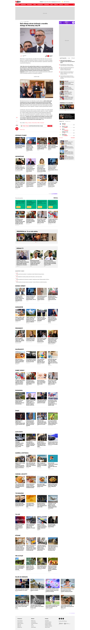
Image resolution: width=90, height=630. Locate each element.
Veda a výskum (17, 506)
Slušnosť (29, 122)
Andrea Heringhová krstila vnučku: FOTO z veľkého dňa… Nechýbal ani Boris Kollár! (19, 340)
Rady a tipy (38, 487)
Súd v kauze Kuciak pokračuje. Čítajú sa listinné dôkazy (51, 525)
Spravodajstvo (47, 620)
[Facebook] (59, 619)
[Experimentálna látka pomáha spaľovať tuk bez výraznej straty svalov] (20, 498)
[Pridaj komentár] (16, 117)
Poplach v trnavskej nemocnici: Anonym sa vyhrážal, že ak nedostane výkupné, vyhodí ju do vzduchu (42, 527)
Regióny (49, 300)
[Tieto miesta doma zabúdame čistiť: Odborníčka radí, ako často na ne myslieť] (42, 354)
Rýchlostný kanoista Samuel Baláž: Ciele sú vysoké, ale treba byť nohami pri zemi (35, 262)
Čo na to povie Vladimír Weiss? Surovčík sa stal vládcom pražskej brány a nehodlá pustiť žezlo (52, 422)
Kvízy (52, 4)
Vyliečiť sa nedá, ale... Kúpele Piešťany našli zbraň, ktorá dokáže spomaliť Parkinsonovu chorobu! (23, 262)
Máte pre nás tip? (47, 627)
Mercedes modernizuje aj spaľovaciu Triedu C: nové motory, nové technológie (53, 443)
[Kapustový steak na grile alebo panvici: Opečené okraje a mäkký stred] (53, 479)
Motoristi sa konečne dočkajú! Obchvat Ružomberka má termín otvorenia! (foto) (19, 402)
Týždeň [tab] (73, 58)
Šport (34, 4)
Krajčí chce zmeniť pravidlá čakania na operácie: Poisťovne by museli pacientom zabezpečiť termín (19, 298)
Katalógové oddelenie (48, 624)
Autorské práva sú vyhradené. (63, 621)
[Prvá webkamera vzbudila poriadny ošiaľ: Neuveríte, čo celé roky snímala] (31, 354)
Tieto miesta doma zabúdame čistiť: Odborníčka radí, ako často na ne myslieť (41, 361)
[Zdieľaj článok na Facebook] (16, 121)
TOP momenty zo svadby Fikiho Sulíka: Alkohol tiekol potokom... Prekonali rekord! (41, 340)
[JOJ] (60, 126)
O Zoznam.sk (19, 618)
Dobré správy (19, 370)
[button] (48, 56)
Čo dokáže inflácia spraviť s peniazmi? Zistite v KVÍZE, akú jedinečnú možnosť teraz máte (53, 221)
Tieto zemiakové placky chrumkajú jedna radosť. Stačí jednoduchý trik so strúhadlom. (19, 486)
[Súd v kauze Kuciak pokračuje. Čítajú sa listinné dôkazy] (53, 519)
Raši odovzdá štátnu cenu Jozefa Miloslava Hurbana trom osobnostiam (20, 146)
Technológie (19, 493)
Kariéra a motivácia (21, 453)
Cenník (32, 624)
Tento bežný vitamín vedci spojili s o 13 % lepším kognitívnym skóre (30, 505)
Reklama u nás (33, 620)
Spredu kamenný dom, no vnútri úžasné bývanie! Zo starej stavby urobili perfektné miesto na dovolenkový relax (53, 548)
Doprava (27, 447)
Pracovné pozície (19, 198)
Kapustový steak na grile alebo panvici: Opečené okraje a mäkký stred (52, 485)
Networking (16, 468)
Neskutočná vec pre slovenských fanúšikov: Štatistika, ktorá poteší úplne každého (30, 221)
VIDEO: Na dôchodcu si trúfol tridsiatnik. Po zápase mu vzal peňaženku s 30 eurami (30, 526)
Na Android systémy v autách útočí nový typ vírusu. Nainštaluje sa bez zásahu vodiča (42, 505)
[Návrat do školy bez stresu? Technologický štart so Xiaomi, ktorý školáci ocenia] (42, 375)
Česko (27, 426)
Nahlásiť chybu (22, 129)
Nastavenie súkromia (20, 623)
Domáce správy (20, 286)
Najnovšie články (19, 271)
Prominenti (29, 4)
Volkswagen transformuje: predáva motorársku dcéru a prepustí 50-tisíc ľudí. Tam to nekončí (19, 444)
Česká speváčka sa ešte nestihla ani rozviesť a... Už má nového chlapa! (30, 339)
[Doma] (60, 132)
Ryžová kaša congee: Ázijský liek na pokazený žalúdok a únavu (41, 485)
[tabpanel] (67, 69)
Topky (25, 21)
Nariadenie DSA (19, 627)
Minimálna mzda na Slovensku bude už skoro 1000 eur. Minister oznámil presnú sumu (52, 298)
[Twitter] (63, 619)
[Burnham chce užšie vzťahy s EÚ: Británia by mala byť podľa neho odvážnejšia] (42, 312)
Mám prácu (27, 467)
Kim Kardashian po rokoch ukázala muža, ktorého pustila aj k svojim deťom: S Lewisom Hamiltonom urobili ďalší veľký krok (69, 116)
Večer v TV (67, 121)
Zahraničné (23, 4)
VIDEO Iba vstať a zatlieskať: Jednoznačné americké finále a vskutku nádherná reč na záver (42, 422)
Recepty (49, 571)
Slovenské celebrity (67, 114)
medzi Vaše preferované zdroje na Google (33, 125)
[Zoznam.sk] (61, 623)
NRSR (38, 122)
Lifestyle (61, 4)
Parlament (42, 122)
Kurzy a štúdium (39, 467)
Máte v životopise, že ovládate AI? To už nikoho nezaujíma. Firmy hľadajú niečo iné (42, 464)
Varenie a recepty (21, 474)
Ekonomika (46, 4)
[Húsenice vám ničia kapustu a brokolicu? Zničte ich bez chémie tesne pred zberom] (31, 561)
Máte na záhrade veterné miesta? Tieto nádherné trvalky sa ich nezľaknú (42, 567)
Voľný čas (66, 4)
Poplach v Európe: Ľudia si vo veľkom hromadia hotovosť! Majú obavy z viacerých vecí (19, 319)
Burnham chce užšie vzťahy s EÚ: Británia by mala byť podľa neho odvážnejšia (41, 319)
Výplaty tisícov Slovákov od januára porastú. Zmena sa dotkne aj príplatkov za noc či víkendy (19, 527)
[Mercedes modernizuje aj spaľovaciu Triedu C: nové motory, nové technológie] (53, 437)
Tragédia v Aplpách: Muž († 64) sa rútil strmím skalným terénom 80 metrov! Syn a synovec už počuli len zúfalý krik (31, 319)
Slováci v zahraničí (50, 425)
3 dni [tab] (69, 58)
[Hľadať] (73, 4)
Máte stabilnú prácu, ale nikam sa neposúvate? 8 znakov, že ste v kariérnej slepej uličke (31, 464)
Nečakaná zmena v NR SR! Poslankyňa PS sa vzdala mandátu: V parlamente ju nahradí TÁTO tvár (42, 147)
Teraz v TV (61, 121)
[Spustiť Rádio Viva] (67, 21)
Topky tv (56, 4)
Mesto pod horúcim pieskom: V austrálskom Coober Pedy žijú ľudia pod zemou (30, 274)
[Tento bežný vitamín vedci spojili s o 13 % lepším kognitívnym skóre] (31, 498)
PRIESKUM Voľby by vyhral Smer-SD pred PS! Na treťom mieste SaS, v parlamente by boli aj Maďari (69, 157)
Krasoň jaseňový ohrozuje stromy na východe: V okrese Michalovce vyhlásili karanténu (31, 282)
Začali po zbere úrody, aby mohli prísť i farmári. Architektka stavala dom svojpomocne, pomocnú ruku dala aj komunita (20, 548)
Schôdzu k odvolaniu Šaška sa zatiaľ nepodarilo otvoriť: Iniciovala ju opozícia (53, 147)
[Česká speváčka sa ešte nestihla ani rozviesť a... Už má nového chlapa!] (31, 333)
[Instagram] (61, 619)
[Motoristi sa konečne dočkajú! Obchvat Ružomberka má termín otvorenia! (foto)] (20, 395)
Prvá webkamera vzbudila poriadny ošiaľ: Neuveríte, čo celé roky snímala (29, 276)
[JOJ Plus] (60, 134)
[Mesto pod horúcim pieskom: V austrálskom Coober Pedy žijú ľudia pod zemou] (20, 354)
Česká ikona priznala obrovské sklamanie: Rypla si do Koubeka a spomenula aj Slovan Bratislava (30, 423)
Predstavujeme (39, 447)
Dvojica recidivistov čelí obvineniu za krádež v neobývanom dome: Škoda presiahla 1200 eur (32, 279)
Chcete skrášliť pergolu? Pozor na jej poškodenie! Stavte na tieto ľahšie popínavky (20, 567)
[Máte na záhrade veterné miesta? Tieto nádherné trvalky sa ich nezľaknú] (42, 561)
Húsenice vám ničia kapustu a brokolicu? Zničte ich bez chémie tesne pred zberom (30, 567)
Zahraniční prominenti (29, 341)
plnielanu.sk (49, 385)
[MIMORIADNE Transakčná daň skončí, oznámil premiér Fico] (62, 147)
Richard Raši (34, 122)
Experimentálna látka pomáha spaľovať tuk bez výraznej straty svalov (19, 504)
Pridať (50, 125)
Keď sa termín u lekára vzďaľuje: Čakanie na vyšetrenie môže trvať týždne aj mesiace (41, 221)
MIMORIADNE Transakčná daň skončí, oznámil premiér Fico (69, 147)
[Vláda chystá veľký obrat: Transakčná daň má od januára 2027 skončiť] (42, 395)
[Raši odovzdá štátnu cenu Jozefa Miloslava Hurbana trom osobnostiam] (20, 140)
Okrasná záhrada (17, 570)
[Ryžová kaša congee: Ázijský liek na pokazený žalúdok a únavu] (42, 479)
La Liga (16, 425)
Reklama (32, 618)
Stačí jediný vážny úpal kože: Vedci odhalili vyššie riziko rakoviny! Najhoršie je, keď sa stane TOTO (53, 362)
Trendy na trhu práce (51, 468)
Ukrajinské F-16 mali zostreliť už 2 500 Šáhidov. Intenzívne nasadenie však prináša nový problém (52, 506)
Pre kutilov (19, 556)
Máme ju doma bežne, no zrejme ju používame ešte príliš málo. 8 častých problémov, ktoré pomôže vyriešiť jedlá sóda (31, 548)
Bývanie (17, 535)
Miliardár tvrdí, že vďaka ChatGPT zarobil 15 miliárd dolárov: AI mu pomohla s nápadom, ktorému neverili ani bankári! (30, 403)
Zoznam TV (20, 248)
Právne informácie (19, 620)
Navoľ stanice (61, 137)
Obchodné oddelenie (48, 623)
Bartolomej (54, 1)
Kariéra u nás (19, 624)
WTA (37, 425)
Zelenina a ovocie (28, 570)
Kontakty (46, 618)
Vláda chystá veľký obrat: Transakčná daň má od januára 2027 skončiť (41, 401)
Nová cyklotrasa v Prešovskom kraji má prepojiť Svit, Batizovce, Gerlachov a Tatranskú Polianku (30, 444)
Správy (49, 509)
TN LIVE (17, 514)
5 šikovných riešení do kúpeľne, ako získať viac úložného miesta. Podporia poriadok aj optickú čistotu (41, 548)
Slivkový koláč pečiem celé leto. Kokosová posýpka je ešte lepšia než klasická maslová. (30, 486)
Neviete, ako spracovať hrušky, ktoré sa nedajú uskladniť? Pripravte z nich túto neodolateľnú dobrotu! (52, 568)
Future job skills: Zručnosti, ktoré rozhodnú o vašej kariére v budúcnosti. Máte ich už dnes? (53, 465)
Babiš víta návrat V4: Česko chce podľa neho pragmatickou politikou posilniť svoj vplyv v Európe (52, 319)
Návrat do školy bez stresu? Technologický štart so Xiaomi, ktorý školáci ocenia (41, 382)
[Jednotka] (60, 129)
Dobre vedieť (28, 223)
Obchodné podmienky (34, 623)
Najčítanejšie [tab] (63, 58)
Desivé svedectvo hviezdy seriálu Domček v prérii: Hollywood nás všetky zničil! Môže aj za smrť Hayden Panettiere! (53, 340)
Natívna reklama (33, 627)
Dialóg (26, 122)
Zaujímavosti (40, 4)
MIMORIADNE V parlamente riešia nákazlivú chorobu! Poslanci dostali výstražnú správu (29, 148)
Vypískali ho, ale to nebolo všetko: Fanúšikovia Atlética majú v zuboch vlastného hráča (20, 422)
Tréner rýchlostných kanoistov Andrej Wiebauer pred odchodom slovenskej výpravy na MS (50, 262)
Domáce (17, 4)
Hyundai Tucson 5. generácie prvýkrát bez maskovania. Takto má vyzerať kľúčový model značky (41, 444)
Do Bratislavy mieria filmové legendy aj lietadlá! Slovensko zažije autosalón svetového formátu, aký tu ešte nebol (20, 221)
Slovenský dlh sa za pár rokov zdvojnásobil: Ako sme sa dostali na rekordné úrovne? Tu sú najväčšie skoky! (52, 403)
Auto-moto (19, 432)
